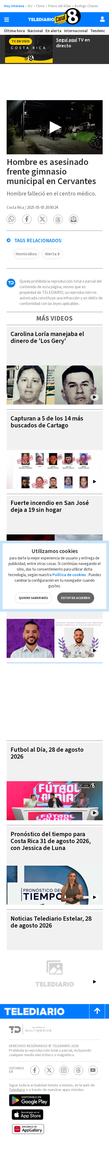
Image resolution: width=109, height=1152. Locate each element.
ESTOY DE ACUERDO (75, 598)
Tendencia (99, 31)
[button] (11, 219)
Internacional (76, 31)
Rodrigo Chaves (86, 6)
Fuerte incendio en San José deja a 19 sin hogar (50, 506)
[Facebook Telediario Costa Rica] (34, 1070)
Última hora (14, 31)
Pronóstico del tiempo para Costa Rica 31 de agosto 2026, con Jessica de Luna (51, 841)
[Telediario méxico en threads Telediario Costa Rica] (78, 1070)
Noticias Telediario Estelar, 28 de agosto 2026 (51, 922)
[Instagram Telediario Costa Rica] (64, 1070)
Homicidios (26, 254)
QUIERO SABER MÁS (33, 598)
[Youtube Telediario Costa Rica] (93, 1070)
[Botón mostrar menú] (6, 19)
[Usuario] (102, 19)
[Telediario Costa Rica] (54, 19)
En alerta (53, 31)
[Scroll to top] (97, 1011)
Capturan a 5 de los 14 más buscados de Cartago (47, 422)
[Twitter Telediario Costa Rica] (49, 1070)
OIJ (30, 6)
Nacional (35, 31)
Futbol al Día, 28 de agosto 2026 (47, 753)
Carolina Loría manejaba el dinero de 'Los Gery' (47, 337)
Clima (40, 6)
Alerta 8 (52, 254)
